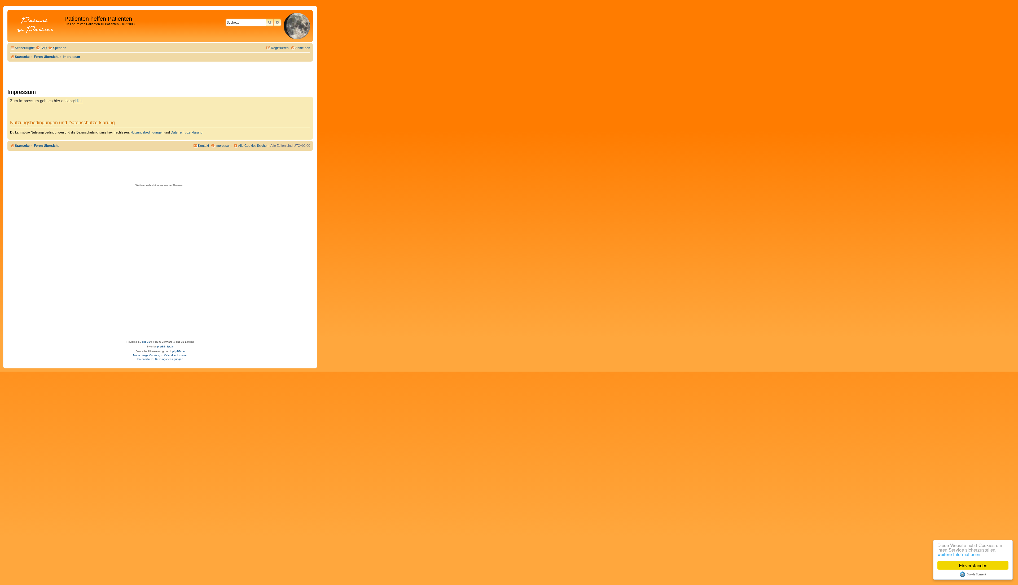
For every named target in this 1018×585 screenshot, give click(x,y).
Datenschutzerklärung (187, 132)
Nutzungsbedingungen (147, 132)
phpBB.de (178, 351)
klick (79, 100)
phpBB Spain (165, 346)
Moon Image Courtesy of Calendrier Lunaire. (160, 355)
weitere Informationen (958, 554)
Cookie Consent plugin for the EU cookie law (973, 574)
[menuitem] (41, 48)
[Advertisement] (160, 262)
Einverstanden (973, 565)
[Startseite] (36, 25)
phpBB (146, 341)
